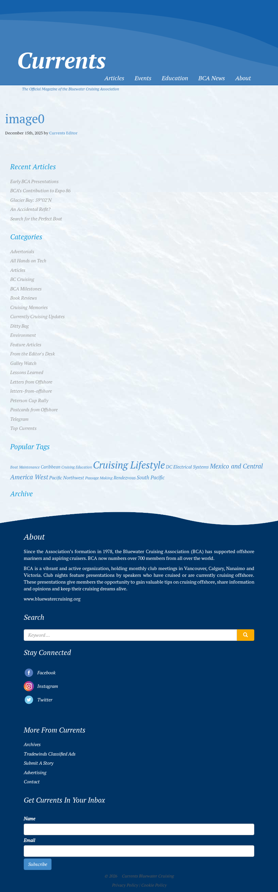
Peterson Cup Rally (29, 400)
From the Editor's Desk (32, 354)
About (243, 78)
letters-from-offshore (31, 391)
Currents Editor (63, 132)
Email (29, 840)
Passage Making (99, 477)
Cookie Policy (153, 885)
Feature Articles (25, 345)
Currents (61, 48)
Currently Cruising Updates (37, 316)
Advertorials (22, 251)
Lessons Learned (26, 372)
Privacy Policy (125, 885)
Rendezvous (125, 478)
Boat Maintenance (25, 467)
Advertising (35, 772)
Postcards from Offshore (34, 410)
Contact (32, 782)
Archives (32, 744)
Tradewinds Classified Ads (50, 754)
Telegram (19, 419)
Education (175, 78)
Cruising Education (76, 467)
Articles (114, 78)
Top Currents (23, 428)
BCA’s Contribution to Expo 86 (40, 191)
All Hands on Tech (28, 261)
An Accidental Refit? (30, 209)
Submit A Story (38, 763)
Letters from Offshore (31, 382)
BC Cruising (22, 279)
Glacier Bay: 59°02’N (31, 200)
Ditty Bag (19, 326)
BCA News (211, 78)
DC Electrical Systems (187, 467)
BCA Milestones (26, 289)
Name (29, 818)
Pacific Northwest (66, 478)
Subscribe (37, 864)
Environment (23, 335)
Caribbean (50, 467)
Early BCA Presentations (34, 181)
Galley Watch (23, 363)
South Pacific (150, 477)
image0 (24, 119)
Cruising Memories (29, 307)
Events (143, 78)
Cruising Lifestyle (129, 465)
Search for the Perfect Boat (36, 219)
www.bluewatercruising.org (52, 599)
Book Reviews (23, 298)
